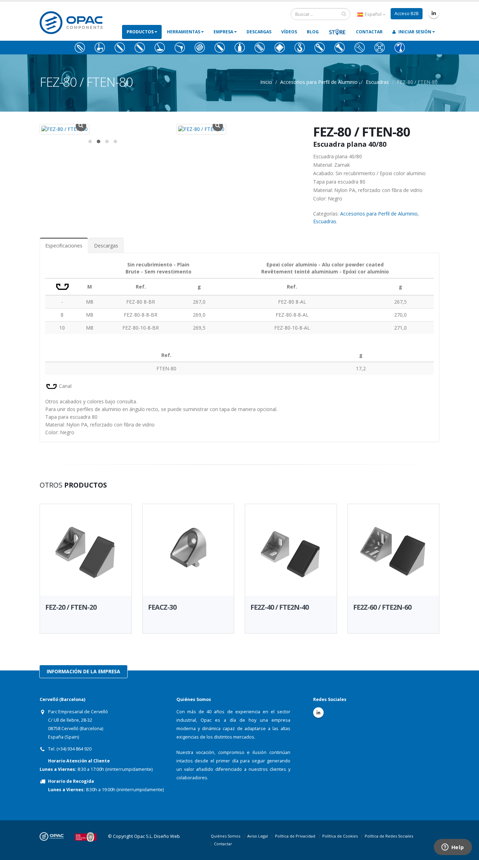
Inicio (266, 82)
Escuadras (377, 82)
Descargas (259, 32)
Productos (141, 32)
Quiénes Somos (225, 836)
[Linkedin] (434, 13)
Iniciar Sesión (414, 32)
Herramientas (184, 32)
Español (373, 14)
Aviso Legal (257, 836)
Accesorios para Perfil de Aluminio (319, 82)
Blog (313, 32)
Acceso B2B (406, 13)
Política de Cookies (340, 836)
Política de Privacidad (295, 836)
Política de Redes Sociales (389, 836)
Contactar (369, 32)
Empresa (224, 32)
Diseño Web (167, 836)
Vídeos (289, 32)
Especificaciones (63, 245)
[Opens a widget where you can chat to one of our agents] (452, 847)
